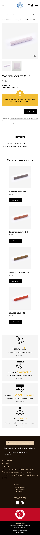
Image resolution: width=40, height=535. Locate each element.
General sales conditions (20, 530)
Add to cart (31, 111)
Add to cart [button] (15, 200)
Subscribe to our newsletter (20, 443)
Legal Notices (20, 532)
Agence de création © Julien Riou (20, 525)
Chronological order (16, 119)
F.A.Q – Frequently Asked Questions (18, 469)
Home (4, 20)
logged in (13, 146)
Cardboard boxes (20, 491)
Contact (5, 466)
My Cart (5, 463)
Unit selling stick (17, 20)
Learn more (20, 355)
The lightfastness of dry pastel (16, 472)
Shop (9, 20)
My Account (7, 460)
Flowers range (10, 123)
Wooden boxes (20, 489)
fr (3, 5)
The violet (26, 119)
